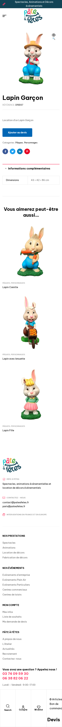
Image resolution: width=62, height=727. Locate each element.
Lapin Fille (8, 430)
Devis (53, 719)
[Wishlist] (38, 707)
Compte (23, 709)
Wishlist (38, 709)
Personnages (31, 142)
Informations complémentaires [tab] (29, 168)
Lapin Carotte (10, 287)
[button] (53, 37)
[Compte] (23, 707)
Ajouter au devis (17, 132)
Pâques (19, 142)
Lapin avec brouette (13, 358)
